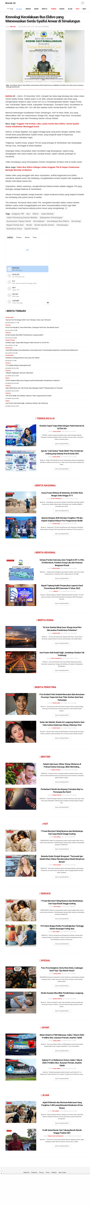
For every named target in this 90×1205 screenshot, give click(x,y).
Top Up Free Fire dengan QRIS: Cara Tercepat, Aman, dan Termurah (28, 320)
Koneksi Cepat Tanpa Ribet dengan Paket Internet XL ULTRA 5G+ (27, 342)
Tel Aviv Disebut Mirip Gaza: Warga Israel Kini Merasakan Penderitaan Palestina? (32, 380)
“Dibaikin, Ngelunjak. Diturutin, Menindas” (19, 373)
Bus (28, 214)
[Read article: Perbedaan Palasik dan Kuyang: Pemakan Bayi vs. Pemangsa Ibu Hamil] (20, 799)
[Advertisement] (45, 1189)
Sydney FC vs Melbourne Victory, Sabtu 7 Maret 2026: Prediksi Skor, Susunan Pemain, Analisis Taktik (62, 1063)
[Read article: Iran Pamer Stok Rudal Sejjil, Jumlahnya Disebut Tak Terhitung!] (20, 662)
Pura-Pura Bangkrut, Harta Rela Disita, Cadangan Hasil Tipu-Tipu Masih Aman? (32, 327)
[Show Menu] (83, 3)
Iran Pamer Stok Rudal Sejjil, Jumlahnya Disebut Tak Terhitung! (26, 403)
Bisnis (61, 9)
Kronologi (76, 221)
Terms (48, 1172)
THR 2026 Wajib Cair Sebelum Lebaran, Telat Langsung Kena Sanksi (28, 396)
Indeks (28, 9)
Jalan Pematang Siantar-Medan (22, 217)
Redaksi (54, 1172)
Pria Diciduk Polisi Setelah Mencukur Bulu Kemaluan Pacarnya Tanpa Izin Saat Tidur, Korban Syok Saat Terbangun (62, 697)
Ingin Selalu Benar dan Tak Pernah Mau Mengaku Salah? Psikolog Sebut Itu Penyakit (34, 388)
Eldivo (36, 214)
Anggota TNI (18, 214)
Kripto (44, 9)
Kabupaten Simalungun (51, 217)
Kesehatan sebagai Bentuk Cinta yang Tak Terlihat (22, 358)
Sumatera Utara (14, 228)
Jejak (70, 9)
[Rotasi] (19, 9)
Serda (29, 225)
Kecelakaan (39, 221)
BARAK (9, 96)
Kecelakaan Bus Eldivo (58, 221)
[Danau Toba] (10, 9)
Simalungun (62, 225)
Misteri (86, 9)
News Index (62, 1172)
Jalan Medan (47, 214)
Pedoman (34, 1172)
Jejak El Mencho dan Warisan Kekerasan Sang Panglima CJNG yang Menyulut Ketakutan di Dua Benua (62, 1105)
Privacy (41, 1172)
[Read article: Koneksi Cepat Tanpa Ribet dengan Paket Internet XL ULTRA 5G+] (20, 435)
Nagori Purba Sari (15, 225)
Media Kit (26, 1172)
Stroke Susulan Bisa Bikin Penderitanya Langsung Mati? (24, 335)
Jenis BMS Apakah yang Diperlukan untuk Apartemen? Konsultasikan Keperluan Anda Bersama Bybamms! (41, 350)
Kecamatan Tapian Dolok (19, 221)
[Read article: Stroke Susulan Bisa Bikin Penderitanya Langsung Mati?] (20, 1002)
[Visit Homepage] (10, 3)
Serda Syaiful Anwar (44, 225)
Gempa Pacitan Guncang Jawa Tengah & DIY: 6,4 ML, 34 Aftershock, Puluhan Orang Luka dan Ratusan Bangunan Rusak (62, 562)
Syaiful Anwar (31, 228)
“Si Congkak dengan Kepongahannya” (18, 365)
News (36, 9)
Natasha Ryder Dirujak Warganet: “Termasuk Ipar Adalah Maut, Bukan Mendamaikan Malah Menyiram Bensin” (62, 859)
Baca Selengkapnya (63, 443)
